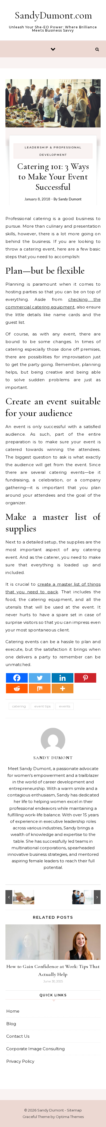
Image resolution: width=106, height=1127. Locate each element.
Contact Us (17, 1036)
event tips (42, 706)
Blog (11, 1023)
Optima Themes (70, 1116)
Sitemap (74, 1110)
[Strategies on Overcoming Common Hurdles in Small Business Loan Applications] (17, 897)
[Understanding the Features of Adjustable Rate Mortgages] (88, 897)
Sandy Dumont (70, 199)
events (64, 706)
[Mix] (40, 688)
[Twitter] (40, 678)
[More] (62, 688)
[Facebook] (17, 678)
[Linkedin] (62, 678)
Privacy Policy (20, 1061)
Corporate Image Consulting (35, 1048)
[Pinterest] (85, 678)
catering (19, 706)
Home (12, 1011)
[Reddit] (17, 688)
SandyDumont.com (53, 15)
